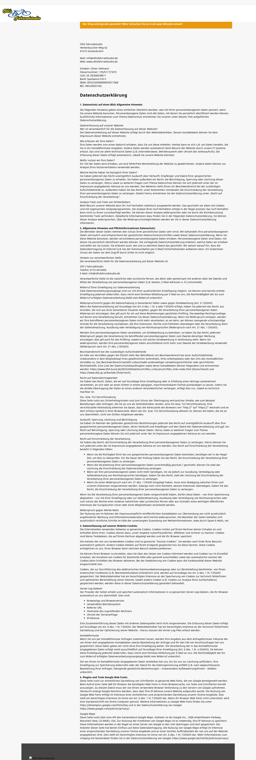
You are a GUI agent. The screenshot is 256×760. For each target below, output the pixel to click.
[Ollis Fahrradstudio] (22, 15)
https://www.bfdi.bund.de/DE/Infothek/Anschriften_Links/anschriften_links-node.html (140, 369)
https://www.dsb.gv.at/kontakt (98, 372)
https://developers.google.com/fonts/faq (104, 705)
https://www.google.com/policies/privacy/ (104, 708)
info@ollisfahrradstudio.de (104, 273)
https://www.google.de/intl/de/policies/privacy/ (200, 738)
